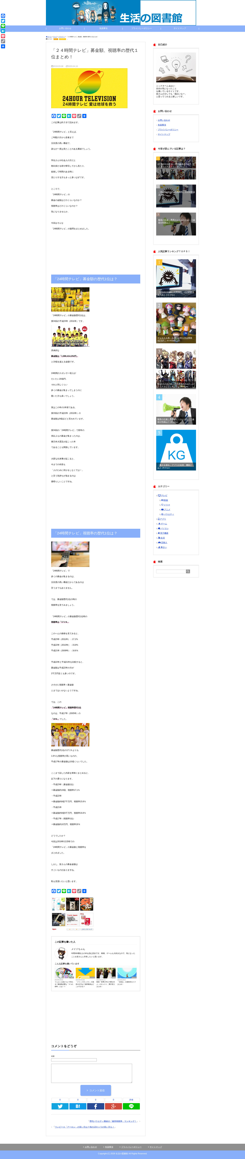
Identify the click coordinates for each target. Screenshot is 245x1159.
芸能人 (164, 543)
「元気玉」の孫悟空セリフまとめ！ (126, 983)
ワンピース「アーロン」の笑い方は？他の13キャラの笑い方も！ (84, 1127)
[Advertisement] (96, 250)
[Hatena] (3, 31)
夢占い (163, 547)
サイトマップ (180, 28)
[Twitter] (3, 20)
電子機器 (164, 533)
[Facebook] (3, 15)
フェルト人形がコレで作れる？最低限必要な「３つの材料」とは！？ (64, 984)
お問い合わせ (65, 28)
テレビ (56, 39)
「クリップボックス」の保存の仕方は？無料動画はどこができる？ (85, 984)
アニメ (167, 510)
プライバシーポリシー (141, 28)
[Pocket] (3, 36)
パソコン (164, 528)
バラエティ (62, 39)
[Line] (3, 26)
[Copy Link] (3, 41)
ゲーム (163, 524)
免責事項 (103, 28)
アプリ (92, 977)
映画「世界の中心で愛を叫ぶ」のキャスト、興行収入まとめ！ (105, 984)
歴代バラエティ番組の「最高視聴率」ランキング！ (113, 1121)
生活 (72, 977)
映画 (113, 977)
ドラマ (166, 505)
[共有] (3, 46)
